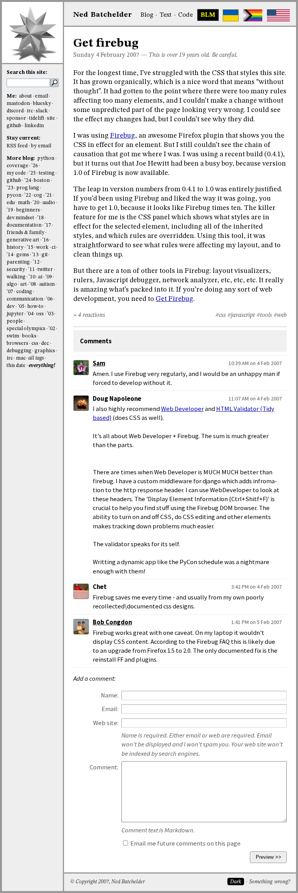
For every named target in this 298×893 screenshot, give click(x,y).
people (15, 321)
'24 (27, 180)
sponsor (16, 118)
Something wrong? (269, 881)
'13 (35, 254)
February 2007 (119, 55)
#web (280, 315)
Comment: (104, 767)
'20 (36, 202)
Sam (99, 363)
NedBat (102, 15)
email (41, 96)
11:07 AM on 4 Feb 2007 (255, 398)
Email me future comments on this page (185, 843)
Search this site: (27, 72)
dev (11, 306)
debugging (19, 350)
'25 (32, 173)
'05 (21, 306)
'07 (10, 291)
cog (38, 195)
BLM (208, 15)
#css (220, 315)
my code (16, 173)
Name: (109, 695)
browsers (17, 343)
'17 (48, 225)
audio (48, 202)
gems (22, 254)
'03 (50, 313)
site (51, 118)
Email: (110, 709)
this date (16, 365)
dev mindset (20, 217)
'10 (32, 277)
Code (185, 15)
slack (42, 111)
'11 (31, 269)
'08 (32, 284)
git (45, 254)
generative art (23, 240)
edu (11, 202)
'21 (48, 195)
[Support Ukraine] (231, 15)
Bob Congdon (112, 622)
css (34, 343)
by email (41, 146)
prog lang (27, 187)
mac (21, 358)
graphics (45, 350)
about (25, 96)
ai (40, 277)
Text (165, 15)
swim (13, 336)
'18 (40, 217)
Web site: (105, 723)
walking (16, 277)
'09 (48, 277)
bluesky (42, 103)
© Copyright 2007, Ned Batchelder (107, 881)
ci (53, 247)
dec (45, 343)
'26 (34, 165)
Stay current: (23, 138)
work (42, 247)
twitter (45, 269)
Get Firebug (174, 298)
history (15, 247)
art (23, 284)
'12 (36, 262)
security (16, 269)
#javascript (241, 315)
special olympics (26, 328)
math (24, 202)
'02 (52, 328)
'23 (10, 187)
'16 (45, 240)
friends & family (26, 232)
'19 (10, 210)
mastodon (18, 103)
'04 (30, 313)
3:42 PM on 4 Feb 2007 (256, 586)
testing (47, 173)
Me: (12, 96)
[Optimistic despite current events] (278, 15)
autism (47, 284)
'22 (27, 195)
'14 (10, 254)
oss (40, 313)
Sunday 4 (86, 55)
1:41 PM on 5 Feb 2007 (256, 622)
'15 (30, 247)
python (45, 158)
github (14, 125)
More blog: (21, 158)
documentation (24, 225)
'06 (49, 299)
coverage (17, 165)
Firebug (122, 135)
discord (15, 111)
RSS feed (17, 146)
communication (25, 299)
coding (24, 291)
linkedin (34, 125)
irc (30, 111)
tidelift (36, 118)
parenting (18, 262)
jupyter (15, 313)
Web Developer (182, 409)
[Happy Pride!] (252, 15)
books (29, 336)
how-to (35, 306)
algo (12, 284)
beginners (28, 210)
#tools (264, 315)
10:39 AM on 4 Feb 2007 (255, 363)
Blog (146, 15)
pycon (14, 195)
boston (42, 180)
